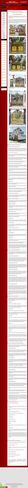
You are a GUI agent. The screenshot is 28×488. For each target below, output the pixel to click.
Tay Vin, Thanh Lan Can (3, 25)
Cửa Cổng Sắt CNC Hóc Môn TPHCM (18, 12)
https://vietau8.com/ (13, 453)
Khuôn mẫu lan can (14, 460)
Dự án (5, 9)
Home (2, 9)
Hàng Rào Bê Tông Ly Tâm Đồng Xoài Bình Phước (4, 69)
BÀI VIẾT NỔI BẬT (3, 6)
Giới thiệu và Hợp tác (13, 459)
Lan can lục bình (19, 460)
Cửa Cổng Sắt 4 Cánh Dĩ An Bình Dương (4, 42)
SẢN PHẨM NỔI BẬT (19, 459)
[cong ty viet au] (3, 2)
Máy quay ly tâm (24, 460)
